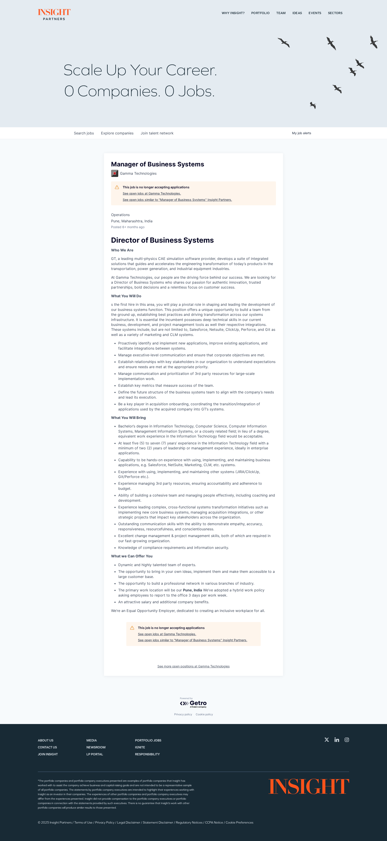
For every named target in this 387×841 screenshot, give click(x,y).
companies (117, 133)
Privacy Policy (105, 822)
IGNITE (140, 747)
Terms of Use (83, 822)
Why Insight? (233, 13)
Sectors (335, 13)
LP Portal (94, 754)
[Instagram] (347, 739)
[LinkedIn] (337, 739)
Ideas (297, 13)
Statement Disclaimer (158, 822)
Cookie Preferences (239, 822)
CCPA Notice (214, 822)
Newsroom (95, 747)
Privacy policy (183, 714)
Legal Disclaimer (129, 822)
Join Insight (48, 754)
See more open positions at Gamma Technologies (193, 666)
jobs (84, 133)
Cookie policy (204, 714)
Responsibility (147, 754)
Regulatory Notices (189, 822)
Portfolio (260, 13)
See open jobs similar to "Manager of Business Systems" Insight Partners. (177, 200)
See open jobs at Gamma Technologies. (152, 193)
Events (315, 13)
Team (281, 13)
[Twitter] (327, 739)
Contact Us (47, 747)
